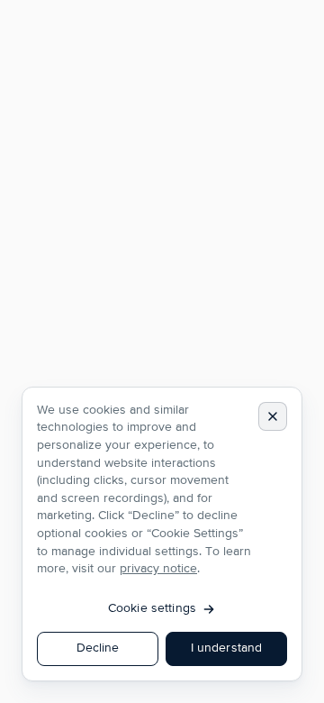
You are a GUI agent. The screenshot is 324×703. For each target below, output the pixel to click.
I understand (227, 648)
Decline (98, 648)
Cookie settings (152, 608)
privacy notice (158, 568)
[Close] (272, 416)
